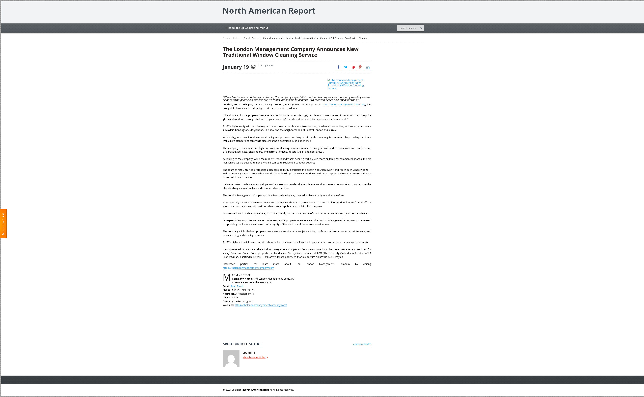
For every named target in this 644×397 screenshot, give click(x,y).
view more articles (362, 343)
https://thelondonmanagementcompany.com (248, 267)
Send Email (237, 286)
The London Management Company (344, 104)
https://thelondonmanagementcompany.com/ (261, 305)
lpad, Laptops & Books (306, 38)
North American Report (269, 10)
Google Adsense (252, 38)
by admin (268, 65)
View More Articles (254, 357)
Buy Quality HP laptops (356, 38)
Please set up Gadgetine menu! (247, 28)
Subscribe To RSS (3, 223)
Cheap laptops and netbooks (278, 38)
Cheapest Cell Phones (331, 38)
